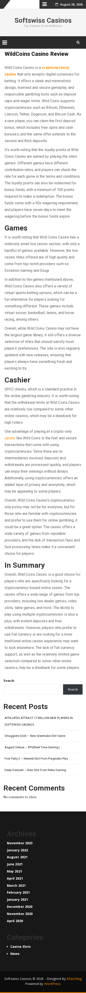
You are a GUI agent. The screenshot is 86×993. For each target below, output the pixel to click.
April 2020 (15, 921)
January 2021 (17, 899)
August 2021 (17, 857)
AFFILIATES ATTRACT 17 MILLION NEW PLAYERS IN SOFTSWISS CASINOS (39, 721)
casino (10, 438)
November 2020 (20, 914)
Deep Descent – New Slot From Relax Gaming (35, 770)
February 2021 (18, 892)
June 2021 (15, 864)
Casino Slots (20, 946)
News (14, 953)
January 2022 (17, 850)
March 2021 (16, 885)
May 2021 (14, 871)
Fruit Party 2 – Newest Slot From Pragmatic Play (36, 758)
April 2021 (15, 878)
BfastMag (74, 978)
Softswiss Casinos (43, 20)
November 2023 (20, 843)
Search (8, 680)
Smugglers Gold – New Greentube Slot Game (35, 736)
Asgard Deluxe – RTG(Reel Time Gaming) (32, 747)
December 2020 (19, 906)
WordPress (52, 984)
